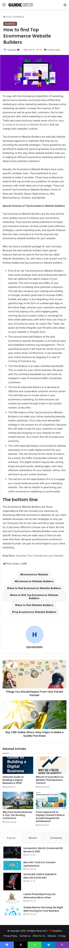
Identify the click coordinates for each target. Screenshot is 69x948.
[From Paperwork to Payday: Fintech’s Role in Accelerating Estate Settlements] (51, 800)
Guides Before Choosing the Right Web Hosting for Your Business (43, 909)
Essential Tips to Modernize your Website (39, 555)
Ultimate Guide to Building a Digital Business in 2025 (13, 780)
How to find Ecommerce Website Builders (35, 588)
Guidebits (57, 930)
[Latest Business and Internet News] (21, 4)
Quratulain (12, 50)
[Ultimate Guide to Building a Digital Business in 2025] (18, 765)
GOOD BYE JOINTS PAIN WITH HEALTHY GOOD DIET (39, 876)
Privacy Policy (10, 936)
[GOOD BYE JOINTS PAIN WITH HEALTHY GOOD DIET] (12, 881)
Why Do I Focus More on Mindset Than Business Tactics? (49, 780)
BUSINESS (19, 16)
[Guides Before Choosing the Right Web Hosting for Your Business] (12, 911)
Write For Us (39, 936)
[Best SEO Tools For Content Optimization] (12, 865)
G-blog (61, 936)
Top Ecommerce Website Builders (34, 612)
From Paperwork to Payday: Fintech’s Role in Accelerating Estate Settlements (50, 816)
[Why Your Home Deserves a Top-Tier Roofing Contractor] (18, 800)
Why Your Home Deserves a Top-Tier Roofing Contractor (17, 815)
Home (8, 16)
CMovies (51, 936)
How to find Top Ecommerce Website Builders (35, 596)
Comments (56, 837)
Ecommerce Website (35, 574)
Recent (33, 837)
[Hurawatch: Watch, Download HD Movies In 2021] (12, 853)
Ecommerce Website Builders (35, 581)
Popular (11, 837)
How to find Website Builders (35, 605)
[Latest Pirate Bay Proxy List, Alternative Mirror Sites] (12, 898)
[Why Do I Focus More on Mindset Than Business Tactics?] (51, 765)
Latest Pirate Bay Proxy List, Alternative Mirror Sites (39, 896)
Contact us (25, 936)
